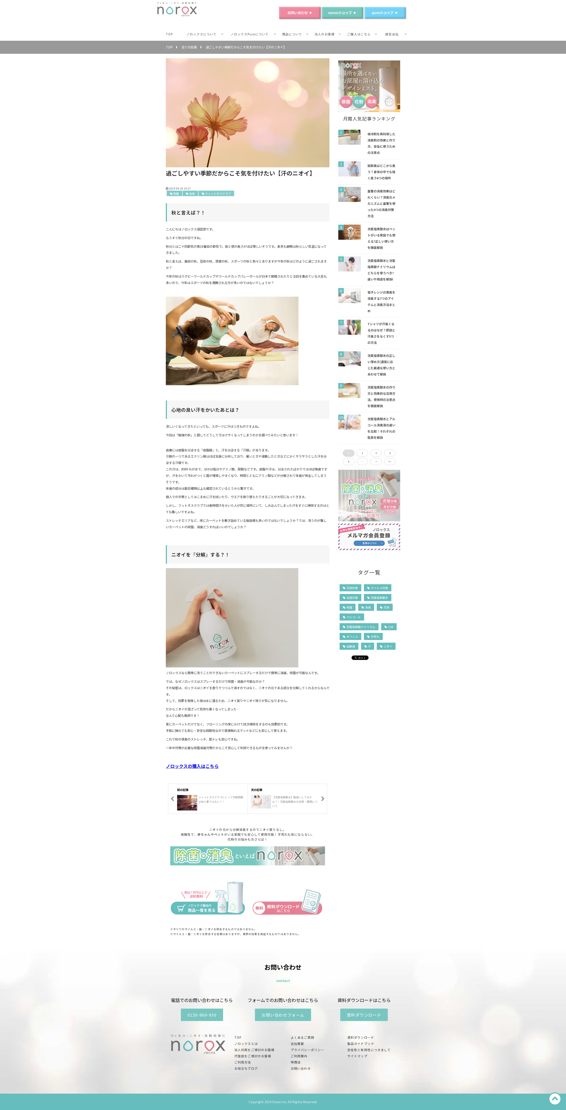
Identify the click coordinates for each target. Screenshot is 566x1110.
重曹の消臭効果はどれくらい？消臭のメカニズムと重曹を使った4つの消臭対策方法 (381, 203)
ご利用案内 (299, 1056)
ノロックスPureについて (250, 34)
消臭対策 (352, 598)
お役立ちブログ (246, 1068)
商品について (292, 34)
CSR (390, 627)
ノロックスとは (246, 1043)
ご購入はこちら (359, 34)
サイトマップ (357, 1056)
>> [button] (389, 461)
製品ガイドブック (360, 1043)
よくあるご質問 (302, 1037)
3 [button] (376, 453)
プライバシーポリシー (307, 1050)
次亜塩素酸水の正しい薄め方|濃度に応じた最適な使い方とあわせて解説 (381, 364)
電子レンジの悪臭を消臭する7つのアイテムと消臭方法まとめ (381, 301)
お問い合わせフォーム (283, 1015)
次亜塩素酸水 (379, 598)
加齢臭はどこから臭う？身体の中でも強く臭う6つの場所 (381, 171)
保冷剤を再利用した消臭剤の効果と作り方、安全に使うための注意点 (381, 143)
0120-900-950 (201, 1015)
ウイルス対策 (379, 588)
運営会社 (391, 34)
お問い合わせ (301, 1068)
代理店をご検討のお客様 (252, 1056)
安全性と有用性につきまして (369, 1050)
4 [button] (389, 453)
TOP (169, 34)
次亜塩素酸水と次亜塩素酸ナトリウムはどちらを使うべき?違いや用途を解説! (381, 269)
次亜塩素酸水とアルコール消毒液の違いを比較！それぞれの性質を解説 (381, 428)
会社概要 (297, 1043)
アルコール (353, 617)
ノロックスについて (201, 34)
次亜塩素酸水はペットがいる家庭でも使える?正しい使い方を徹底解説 (381, 238)
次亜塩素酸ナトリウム (360, 627)
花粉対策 (352, 588)
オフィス (352, 636)
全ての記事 (189, 47)
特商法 (296, 1062)
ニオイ (388, 646)
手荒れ (375, 636)
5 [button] (348, 461)
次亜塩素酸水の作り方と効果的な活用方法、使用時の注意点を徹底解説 (381, 396)
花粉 (386, 607)
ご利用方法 (242, 1062)
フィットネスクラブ (218, 193)
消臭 (192, 193)
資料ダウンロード (364, 1015)
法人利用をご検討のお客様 (254, 1050)
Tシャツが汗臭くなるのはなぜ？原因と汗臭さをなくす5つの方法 (381, 333)
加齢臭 (350, 646)
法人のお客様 (325, 34)
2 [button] (362, 453)
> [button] (376, 461)
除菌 (176, 193)
